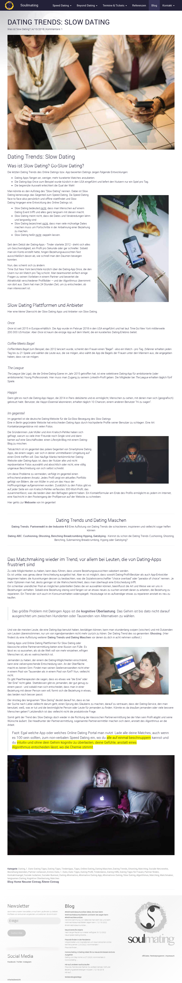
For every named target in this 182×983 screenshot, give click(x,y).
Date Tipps (74, 871)
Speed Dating (61, 5)
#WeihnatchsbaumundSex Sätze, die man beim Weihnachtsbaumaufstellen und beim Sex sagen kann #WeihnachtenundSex (86, 915)
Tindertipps (67, 868)
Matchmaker (166, 875)
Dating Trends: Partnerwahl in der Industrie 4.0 (40, 526)
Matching (143, 868)
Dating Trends (120, 868)
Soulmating (29, 5)
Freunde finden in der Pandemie (77, 939)
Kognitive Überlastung (38, 878)
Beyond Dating (86, 5)
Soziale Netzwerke (158, 868)
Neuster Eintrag (31, 881)
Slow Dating (129, 875)
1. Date (64, 871)
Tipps (77, 868)
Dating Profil (87, 871)
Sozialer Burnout (50, 875)
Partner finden (151, 871)
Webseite (30, 502)
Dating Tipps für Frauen (132, 871)
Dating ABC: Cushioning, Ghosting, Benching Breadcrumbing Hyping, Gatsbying (57, 536)
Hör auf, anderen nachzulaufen (77, 964)
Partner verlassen (37, 871)
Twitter (19, 962)
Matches (54, 878)
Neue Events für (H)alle (74, 930)
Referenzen (139, 5)
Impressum (170, 956)
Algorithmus (142, 875)
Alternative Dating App (90, 875)
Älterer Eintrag (50, 881)
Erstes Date (53, 871)
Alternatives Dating (112, 875)
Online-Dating (87, 868)
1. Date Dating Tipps (36, 868)
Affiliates (145, 956)
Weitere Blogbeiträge (73, 977)
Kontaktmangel (15, 875)
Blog (154, 5)
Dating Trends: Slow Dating (58, 22)
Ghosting (155, 633)
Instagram (27, 962)
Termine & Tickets (114, 5)
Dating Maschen (103, 868)
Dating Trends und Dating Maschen (69, 637)
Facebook (11, 962)
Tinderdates (100, 871)
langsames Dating (16, 878)
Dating (21, 868)
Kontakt (167, 5)
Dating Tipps (54, 868)
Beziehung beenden (17, 871)
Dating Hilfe (113, 871)
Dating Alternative (68, 875)
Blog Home (14, 881)
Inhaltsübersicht (14, 979)
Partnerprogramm (157, 956)
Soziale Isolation (32, 875)
